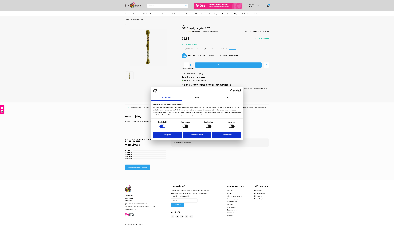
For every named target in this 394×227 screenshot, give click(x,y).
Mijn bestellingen (259, 193)
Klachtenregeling (232, 199)
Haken (203, 14)
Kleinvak (165, 14)
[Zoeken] (186, 6)
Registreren (258, 190)
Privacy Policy (231, 207)
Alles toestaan (226, 135)
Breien (188, 14)
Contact (229, 193)
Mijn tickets (258, 196)
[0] (268, 6)
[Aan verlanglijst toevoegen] (266, 65)
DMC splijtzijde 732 (137, 19)
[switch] (185, 126)
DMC (184, 25)
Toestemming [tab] (166, 97)
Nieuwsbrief (226, 14)
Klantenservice (232, 201)
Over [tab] (228, 97)
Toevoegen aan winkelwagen (228, 65)
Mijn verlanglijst (259, 199)
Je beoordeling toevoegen (210, 31)
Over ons (230, 190)
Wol (195, 14)
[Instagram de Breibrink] (182, 216)
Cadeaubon (246, 14)
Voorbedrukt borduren (150, 14)
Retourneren (231, 213)
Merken (256, 14)
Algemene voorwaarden (235, 196)
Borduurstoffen (177, 14)
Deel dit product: (189, 74)
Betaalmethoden (232, 210)
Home (127, 14)
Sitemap (230, 215)
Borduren (136, 14)
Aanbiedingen (213, 14)
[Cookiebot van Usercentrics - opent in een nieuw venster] (232, 90)
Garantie (230, 204)
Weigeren (167, 135)
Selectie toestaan (197, 135)
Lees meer (232, 49)
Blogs (236, 14)
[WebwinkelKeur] (218, 6)
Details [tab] (197, 97)
